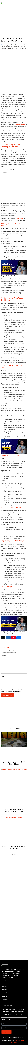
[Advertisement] (14, 20)
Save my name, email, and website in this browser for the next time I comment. (12, 690)
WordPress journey (19, 125)
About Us (4, 989)
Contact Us (4, 993)
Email (3, 682)
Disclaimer (4, 996)
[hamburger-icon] (19, 3)
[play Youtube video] (14, 267)
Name (3, 676)
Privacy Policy (5, 999)
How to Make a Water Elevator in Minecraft (14, 810)
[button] (24, 3)
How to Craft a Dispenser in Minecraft (14, 847)
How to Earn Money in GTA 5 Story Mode (14, 763)
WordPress (20, 218)
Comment (4, 655)
